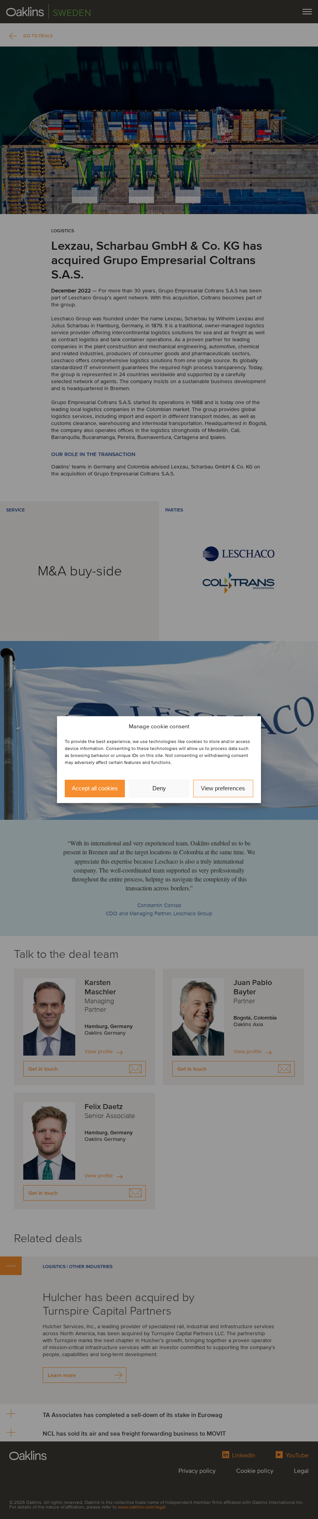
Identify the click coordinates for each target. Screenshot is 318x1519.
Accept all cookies (95, 788)
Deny (159, 788)
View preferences (223, 788)
